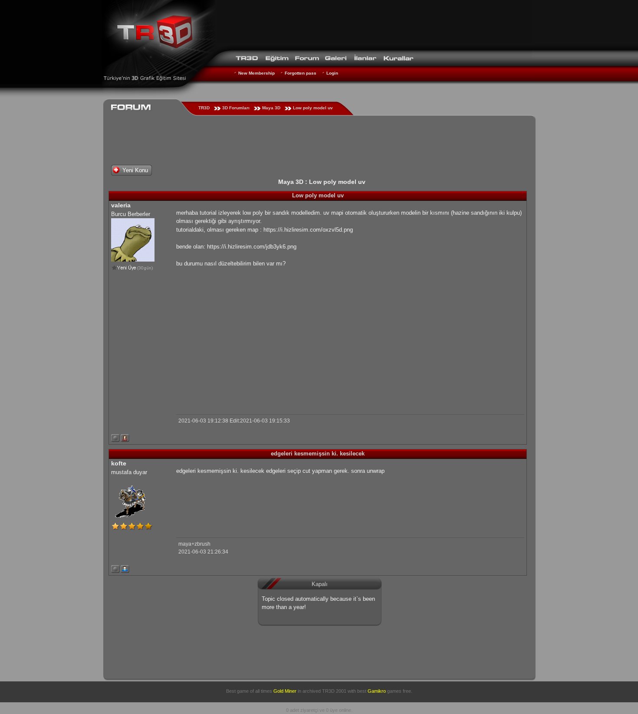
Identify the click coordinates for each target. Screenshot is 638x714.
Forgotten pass (300, 73)
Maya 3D (271, 107)
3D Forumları (236, 107)
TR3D (204, 107)
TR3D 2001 (334, 691)
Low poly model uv (313, 107)
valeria (121, 205)
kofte (118, 463)
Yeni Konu (135, 170)
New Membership (256, 73)
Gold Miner (284, 691)
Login (332, 73)
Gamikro (377, 691)
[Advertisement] (374, 23)
